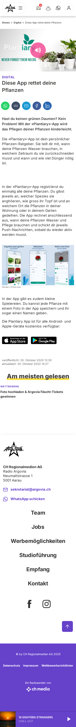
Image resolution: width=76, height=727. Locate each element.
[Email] (26, 106)
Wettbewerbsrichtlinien (57, 665)
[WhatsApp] (5, 106)
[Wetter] (48, 8)
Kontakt (38, 583)
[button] (58, 8)
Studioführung (38, 555)
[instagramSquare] (46, 604)
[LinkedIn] (47, 106)
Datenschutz (11, 665)
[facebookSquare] (29, 604)
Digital (17, 22)
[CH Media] (38, 688)
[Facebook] (37, 106)
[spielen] (68, 719)
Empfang (38, 569)
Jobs (38, 527)
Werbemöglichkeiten (38, 541)
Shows (6, 22)
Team (38, 512)
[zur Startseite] (10, 8)
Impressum (30, 665)
